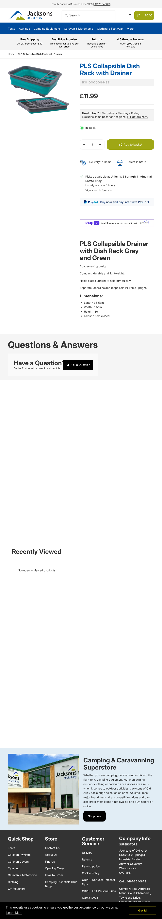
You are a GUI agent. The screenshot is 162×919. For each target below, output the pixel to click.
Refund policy (91, 866)
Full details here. (137, 116)
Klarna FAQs (90, 897)
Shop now (94, 816)
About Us (51, 854)
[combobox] (88, 15)
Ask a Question (80, 364)
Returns (87, 859)
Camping (14, 868)
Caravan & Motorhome (22, 875)
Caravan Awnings (19, 854)
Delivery (87, 852)
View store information (99, 190)
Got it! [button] (142, 910)
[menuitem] (130, 28)
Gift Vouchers (16, 888)
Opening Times (55, 868)
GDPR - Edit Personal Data (99, 891)
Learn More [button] (14, 912)
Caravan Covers (18, 861)
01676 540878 (102, 4)
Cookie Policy (90, 873)
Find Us (50, 861)
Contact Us (52, 848)
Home (11, 54)
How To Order (54, 875)
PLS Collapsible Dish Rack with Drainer (40, 54)
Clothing (13, 882)
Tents (11, 848)
